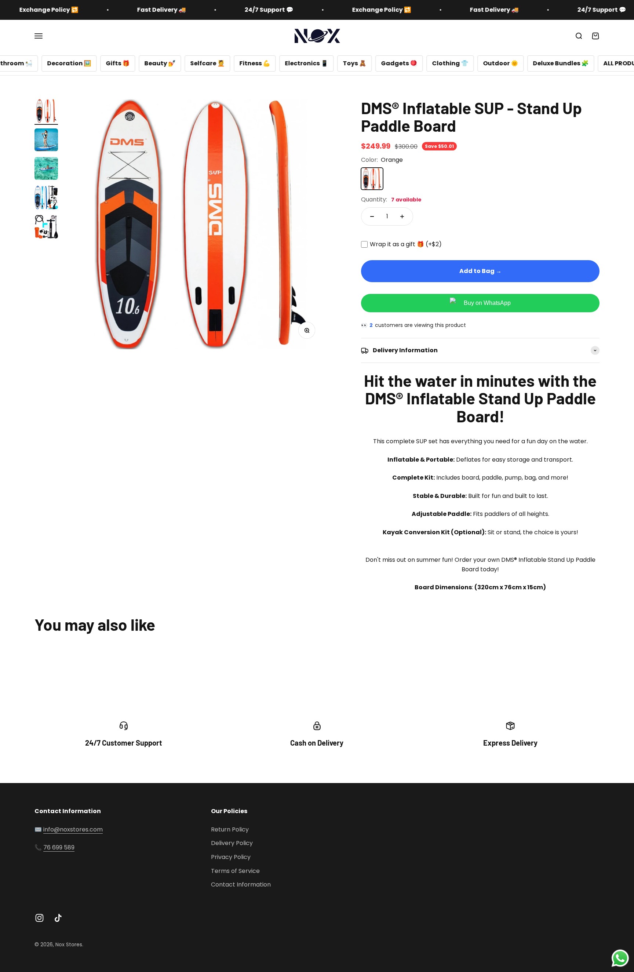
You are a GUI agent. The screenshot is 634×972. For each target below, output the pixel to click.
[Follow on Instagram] (39, 918)
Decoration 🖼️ (29, 63)
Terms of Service (235, 871)
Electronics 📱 (266, 63)
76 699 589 (58, 847)
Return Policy (230, 829)
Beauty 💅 (119, 63)
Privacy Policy (231, 857)
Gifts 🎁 (77, 63)
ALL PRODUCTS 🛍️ (589, 63)
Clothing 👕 (409, 63)
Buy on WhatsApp (487, 303)
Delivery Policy (232, 843)
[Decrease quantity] (372, 216)
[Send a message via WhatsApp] (620, 958)
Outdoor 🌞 (460, 63)
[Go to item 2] (46, 140)
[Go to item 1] (46, 112)
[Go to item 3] (46, 169)
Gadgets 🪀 (358, 63)
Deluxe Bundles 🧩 (520, 63)
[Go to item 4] (46, 198)
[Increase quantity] (402, 216)
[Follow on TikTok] (58, 918)
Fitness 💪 (214, 63)
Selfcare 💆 (167, 63)
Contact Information (241, 884)
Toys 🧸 (314, 63)
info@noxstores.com (73, 829)
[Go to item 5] (46, 228)
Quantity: (391, 199)
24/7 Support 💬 (231, 10)
